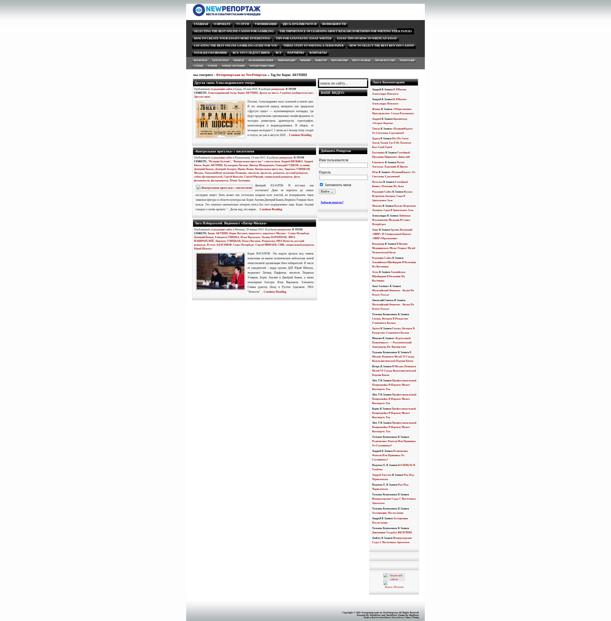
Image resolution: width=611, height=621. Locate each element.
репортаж (278, 172)
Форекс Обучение (233, 66)
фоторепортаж (219, 180)
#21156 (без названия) (210, 52)
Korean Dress (398, 617)
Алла (375, 271)
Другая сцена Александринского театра (224, 83)
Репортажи (268, 240)
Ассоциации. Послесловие (387, 512)
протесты (266, 172)
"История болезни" (219, 161)
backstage (200, 60)
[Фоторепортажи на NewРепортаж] (235, 15)
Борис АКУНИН (248, 92)
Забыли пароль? (332, 202)
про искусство (385, 60)
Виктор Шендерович (261, 165)
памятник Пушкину (235, 172)
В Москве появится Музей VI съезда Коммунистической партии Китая (393, 356)
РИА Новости (284, 240)
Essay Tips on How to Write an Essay (367, 38)
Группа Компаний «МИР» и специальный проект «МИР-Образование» (392, 234)
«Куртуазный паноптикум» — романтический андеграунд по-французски (391, 342)
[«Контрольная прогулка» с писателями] (225, 187)
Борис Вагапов (238, 233)
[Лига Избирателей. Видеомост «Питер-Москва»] (221, 290)
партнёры (295, 52)
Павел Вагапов (251, 240)
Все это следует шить (251, 52)
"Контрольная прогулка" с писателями (256, 161)
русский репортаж (297, 172)
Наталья (377, 181)
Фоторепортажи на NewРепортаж (241, 75)
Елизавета (378, 162)
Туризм (212, 66)
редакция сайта (223, 88)
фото (297, 176)
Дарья (376, 138)
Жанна (376, 109)
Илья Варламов (250, 237)
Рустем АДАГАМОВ (219, 244)
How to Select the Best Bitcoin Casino (381, 45)
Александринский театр (222, 92)
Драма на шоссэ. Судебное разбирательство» (286, 92)
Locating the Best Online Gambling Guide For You (236, 45)
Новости (321, 60)
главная (201, 24)
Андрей (376, 118)
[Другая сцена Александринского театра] (221, 138)
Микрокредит (286, 60)
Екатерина (378, 152)
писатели (253, 172)
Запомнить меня (337, 185)
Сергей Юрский (253, 176)
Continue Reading (300, 135)
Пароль (325, 172)
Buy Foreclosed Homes (381, 617)
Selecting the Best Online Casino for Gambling (234, 31)
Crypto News (220, 60)
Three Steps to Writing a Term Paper (313, 45)
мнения (305, 60)
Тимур (376, 128)
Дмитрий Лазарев (225, 168)
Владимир (378, 243)
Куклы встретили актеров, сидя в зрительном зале (392, 196)
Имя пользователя (333, 160)
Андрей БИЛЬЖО (292, 161)
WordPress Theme (395, 615)
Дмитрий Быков (204, 168)
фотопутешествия (262, 66)
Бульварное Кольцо (236, 165)
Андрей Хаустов (381, 474)
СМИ (281, 244)
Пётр (375, 172)
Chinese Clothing (412, 617)
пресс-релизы (361, 60)
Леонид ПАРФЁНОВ (273, 237)
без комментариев (261, 60)
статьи (198, 66)
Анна (375, 229)
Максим (377, 205)
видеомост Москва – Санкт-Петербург (286, 233)
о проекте (222, 24)
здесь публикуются (299, 24)
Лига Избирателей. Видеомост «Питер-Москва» (230, 223)
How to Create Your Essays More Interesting (232, 38)
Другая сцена (202, 96)
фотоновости (202, 180)
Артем (376, 328)
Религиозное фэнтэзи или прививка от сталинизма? (390, 455)
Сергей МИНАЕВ (265, 244)
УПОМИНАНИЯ (266, 24)
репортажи (407, 60)
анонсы (238, 60)
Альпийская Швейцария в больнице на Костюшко (388, 276)
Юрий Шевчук (203, 248)
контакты (318, 52)
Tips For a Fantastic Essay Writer (304, 38)
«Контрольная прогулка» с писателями (224, 151)
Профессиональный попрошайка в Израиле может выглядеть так (394, 384)
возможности (334, 24)
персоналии (339, 60)
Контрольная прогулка (269, 168)
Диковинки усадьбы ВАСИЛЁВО (392, 532)
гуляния (305, 165)
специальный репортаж (278, 176)
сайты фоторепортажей (208, 176)
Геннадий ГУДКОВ (286, 165)
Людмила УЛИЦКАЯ (297, 168)
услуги (242, 24)
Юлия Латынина (240, 180)
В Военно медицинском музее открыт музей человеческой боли (393, 248)
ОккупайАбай (213, 172)
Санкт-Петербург (243, 244)
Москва (198, 172)
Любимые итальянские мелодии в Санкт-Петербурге (391, 220)
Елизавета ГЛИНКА (227, 237)
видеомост (255, 233)
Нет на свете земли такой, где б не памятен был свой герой (391, 142)
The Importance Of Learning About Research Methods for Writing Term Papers (345, 31)
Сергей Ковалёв (233, 176)
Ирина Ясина (246, 168)
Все (279, 52)
